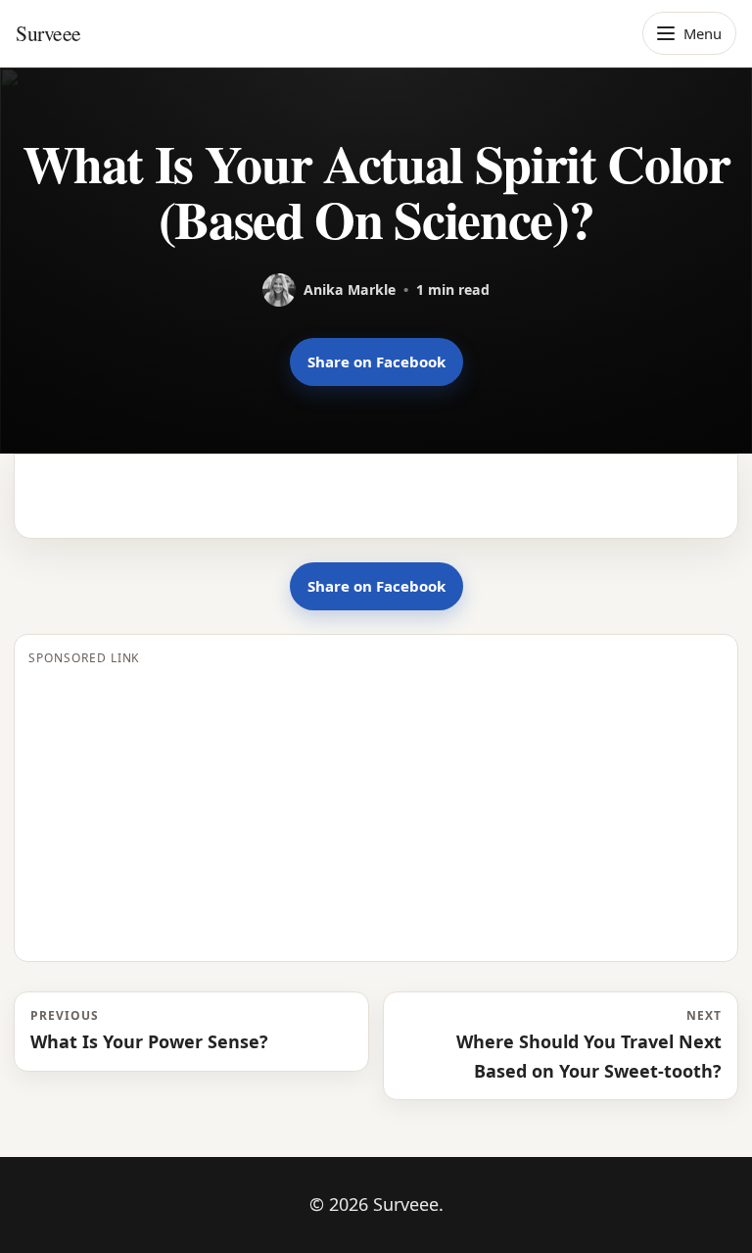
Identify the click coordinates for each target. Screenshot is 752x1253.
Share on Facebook (376, 361)
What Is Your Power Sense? (149, 1030)
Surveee (48, 33)
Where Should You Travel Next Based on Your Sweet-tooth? (589, 1044)
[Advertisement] (376, 810)
